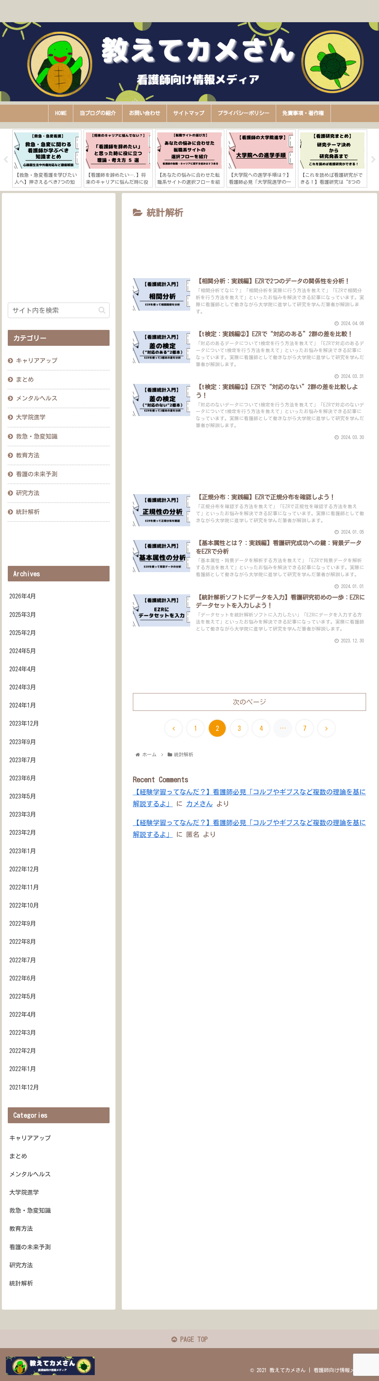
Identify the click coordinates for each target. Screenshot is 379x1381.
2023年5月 (22, 796)
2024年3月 (22, 687)
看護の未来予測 (36, 474)
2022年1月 (22, 1069)
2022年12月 (24, 869)
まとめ (25, 379)
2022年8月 (22, 942)
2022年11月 (24, 887)
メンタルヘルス (36, 398)
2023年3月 (22, 814)
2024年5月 (22, 651)
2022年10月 (24, 905)
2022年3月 (22, 1033)
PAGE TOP (192, 1339)
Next (373, 159)
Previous (5, 159)
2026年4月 (22, 596)
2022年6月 (22, 978)
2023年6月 (22, 778)
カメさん (199, 803)
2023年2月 (22, 832)
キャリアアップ (36, 361)
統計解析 (28, 512)
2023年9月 (22, 742)
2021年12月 (24, 1087)
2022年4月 (22, 1014)
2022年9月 (22, 923)
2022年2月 (22, 1051)
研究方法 (28, 493)
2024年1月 (22, 705)
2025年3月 (22, 615)
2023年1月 (22, 851)
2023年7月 (22, 760)
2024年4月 (22, 669)
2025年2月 (22, 633)
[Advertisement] (249, 243)
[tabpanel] (46, 158)
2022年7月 (22, 960)
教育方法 (28, 455)
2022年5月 (22, 996)
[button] (101, 310)
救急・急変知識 (36, 436)
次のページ (249, 702)
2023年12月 (24, 723)
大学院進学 (31, 417)
